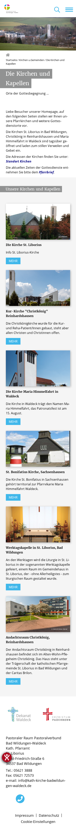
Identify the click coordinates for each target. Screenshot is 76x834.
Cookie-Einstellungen (38, 821)
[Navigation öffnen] (70, 9)
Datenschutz (49, 815)
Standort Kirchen (18, 161)
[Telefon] (20, 798)
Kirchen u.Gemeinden (31, 60)
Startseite (11, 60)
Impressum (24, 815)
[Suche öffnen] (57, 10)
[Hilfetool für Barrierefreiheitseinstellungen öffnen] (7, 757)
